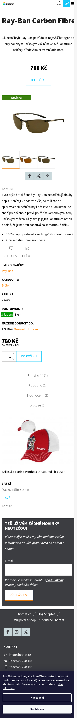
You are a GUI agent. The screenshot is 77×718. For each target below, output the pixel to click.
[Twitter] (38, 176)
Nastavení (37, 698)
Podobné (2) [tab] (37, 386)
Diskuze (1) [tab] (38, 405)
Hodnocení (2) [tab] (37, 395)
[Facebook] (29, 176)
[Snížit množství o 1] (13, 359)
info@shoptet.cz (20, 655)
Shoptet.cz (24, 614)
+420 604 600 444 (20, 661)
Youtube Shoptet (53, 620)
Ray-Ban (7, 271)
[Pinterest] (47, 176)
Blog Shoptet (46, 614)
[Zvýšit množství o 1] (13, 353)
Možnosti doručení (26, 329)
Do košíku (38, 80)
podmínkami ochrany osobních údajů (34, 582)
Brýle (5, 285)
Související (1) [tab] (38, 376)
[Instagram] (17, 632)
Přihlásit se (19, 595)
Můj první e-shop (25, 620)
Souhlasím (37, 709)
